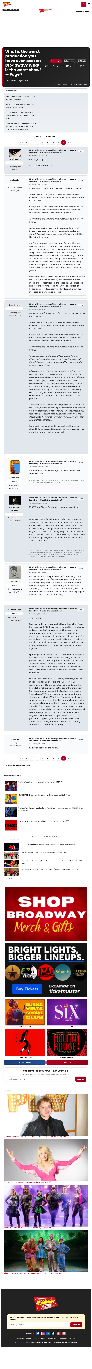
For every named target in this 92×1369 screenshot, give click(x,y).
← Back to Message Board (16, 81)
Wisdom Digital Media (40, 1342)
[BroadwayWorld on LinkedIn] (48, 1333)
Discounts (67, 1062)
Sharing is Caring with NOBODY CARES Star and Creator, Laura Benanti (48, 844)
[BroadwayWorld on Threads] (58, 1333)
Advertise (20, 1339)
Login (78, 4)
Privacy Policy (71, 1342)
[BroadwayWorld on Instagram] (43, 1333)
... (37, 142)
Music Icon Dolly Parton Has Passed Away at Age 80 (27, 1182)
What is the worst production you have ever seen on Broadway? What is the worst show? (53, 151)
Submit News (53, 1339)
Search (61, 66)
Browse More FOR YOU (44, 837)
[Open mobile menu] (89, 4)
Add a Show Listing (10, 9)
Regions (63, 1339)
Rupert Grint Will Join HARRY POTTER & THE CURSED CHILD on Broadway (35, 1137)
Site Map (72, 1339)
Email (38, 137)
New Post (50, 66)
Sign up (80, 1079)
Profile (14, 163)
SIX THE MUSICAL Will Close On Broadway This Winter (27, 1228)
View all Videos (10, 879)
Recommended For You (13, 775)
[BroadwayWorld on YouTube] (64, 1333)
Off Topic (82, 61)
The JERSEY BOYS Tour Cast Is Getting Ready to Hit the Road (44, 852)
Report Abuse (73, 66)
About (28, 1339)
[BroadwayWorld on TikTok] (53, 1333)
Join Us (43, 1339)
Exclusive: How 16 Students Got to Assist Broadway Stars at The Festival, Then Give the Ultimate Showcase (21, 126)
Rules (85, 66)
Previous (23, 142)
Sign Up (76, 1324)
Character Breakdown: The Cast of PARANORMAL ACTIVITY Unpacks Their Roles (20, 115)
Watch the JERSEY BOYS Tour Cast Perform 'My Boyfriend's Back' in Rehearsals (51, 869)
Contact (36, 1339)
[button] (83, 4)
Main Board (55, 61)
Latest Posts (69, 61)
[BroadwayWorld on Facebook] (37, 1333)
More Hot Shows (25, 1062)
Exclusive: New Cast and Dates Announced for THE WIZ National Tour (35, 1273)
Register (71, 4)
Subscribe (51, 137)
